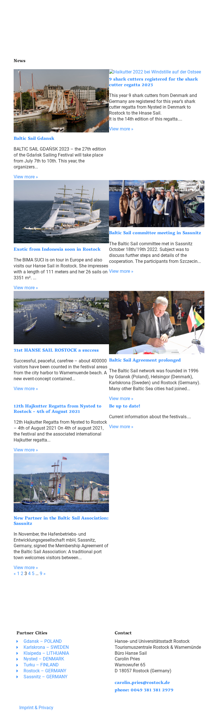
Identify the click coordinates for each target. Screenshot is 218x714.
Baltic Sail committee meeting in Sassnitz (155, 233)
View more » (26, 176)
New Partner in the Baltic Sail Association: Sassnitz (61, 521)
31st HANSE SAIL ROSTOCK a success (56, 351)
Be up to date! (125, 406)
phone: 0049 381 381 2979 (144, 690)
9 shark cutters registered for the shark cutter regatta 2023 (153, 82)
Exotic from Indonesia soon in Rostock (57, 250)
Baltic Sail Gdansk (34, 139)
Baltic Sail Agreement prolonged (145, 360)
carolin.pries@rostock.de (142, 683)
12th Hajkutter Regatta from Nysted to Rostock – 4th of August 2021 (57, 409)
